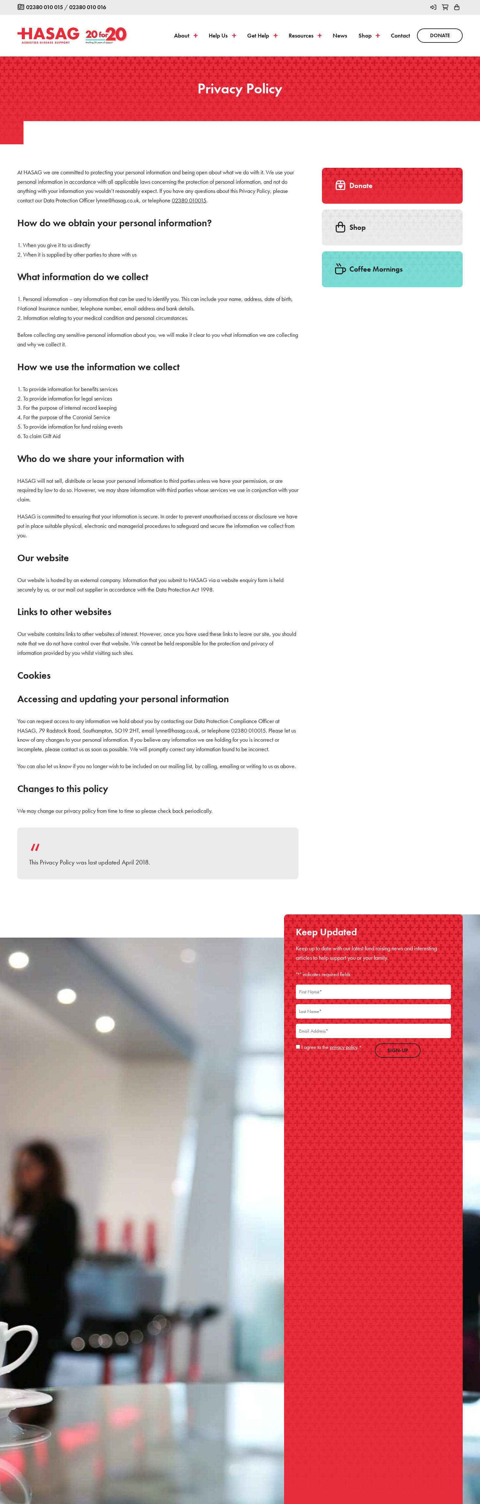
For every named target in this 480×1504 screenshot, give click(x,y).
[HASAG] (48, 35)
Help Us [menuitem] (218, 35)
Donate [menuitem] (440, 35)
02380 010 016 (87, 7)
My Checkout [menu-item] (445, 7)
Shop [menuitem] (365, 35)
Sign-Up (397, 1050)
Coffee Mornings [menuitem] (375, 269)
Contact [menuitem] (400, 35)
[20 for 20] (106, 35)
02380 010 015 (44, 7)
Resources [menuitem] (301, 35)
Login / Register (433, 7)
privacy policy (343, 1047)
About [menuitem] (181, 35)
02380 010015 (189, 200)
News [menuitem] (340, 35)
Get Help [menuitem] (258, 35)
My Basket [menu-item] (457, 7)
